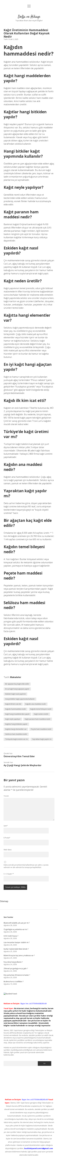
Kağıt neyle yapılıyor (13, 719)
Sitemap (4, 901)
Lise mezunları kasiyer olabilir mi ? (17, 942)
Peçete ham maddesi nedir (41, 729)
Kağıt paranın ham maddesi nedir (37, 719)
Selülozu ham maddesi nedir (16, 734)
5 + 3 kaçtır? (9, 874)
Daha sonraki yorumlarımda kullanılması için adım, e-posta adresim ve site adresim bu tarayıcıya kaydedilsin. (26, 866)
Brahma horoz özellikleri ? (13, 981)
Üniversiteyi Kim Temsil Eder (19, 756)
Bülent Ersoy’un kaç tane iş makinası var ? (19, 955)
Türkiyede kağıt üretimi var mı (16, 739)
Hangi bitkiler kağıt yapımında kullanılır (20, 699)
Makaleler (15, 677)
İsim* (6, 826)
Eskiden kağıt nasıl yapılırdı (15, 694)
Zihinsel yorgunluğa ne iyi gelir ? (16, 968)
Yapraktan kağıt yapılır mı (41, 739)
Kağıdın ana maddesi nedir (35, 704)
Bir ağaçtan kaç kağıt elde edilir (17, 684)
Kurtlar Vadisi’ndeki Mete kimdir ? (16, 949)
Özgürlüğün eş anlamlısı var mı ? (16, 929)
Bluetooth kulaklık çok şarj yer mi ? (17, 923)
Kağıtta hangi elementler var (16, 729)
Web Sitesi (7, 850)
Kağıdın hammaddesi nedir (15, 709)
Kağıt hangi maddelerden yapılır (17, 714)
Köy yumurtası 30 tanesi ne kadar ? (17, 975)
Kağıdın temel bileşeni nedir (40, 709)
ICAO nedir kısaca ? (11, 936)
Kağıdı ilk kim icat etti (13, 704)
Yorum (6, 796)
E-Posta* (7, 838)
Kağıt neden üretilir (41, 714)
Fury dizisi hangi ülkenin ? (13, 962)
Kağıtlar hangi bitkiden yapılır (16, 724)
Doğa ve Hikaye (29, 17)
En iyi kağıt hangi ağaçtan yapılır (17, 689)
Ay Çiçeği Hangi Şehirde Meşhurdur (22, 765)
